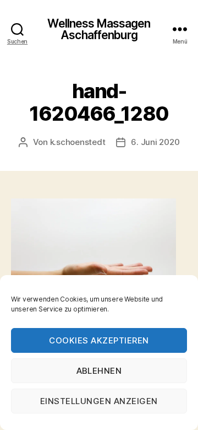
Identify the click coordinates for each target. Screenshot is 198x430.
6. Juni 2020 (155, 142)
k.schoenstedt (78, 142)
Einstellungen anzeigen (99, 401)
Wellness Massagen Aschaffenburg (98, 29)
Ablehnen (99, 371)
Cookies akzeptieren (99, 340)
